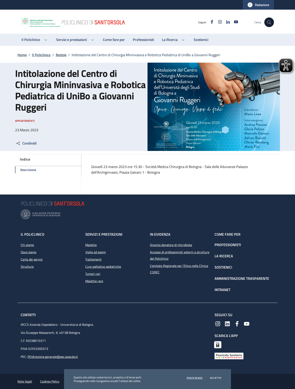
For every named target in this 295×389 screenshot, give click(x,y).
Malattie (91, 244)
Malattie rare (94, 281)
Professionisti (228, 244)
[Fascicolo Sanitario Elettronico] (229, 355)
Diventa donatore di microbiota (171, 244)
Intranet (222, 289)
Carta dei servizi (32, 259)
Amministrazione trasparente (242, 278)
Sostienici (223, 267)
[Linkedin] (227, 323)
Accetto (215, 378)
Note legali (24, 381)
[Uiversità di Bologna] (147, 214)
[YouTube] (246, 323)
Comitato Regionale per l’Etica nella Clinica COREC (179, 269)
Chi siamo (27, 244)
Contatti (29, 315)
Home (22, 55)
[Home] (109, 22)
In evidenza (160, 234)
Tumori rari (92, 273)
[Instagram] (218, 323)
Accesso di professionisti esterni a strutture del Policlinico (179, 255)
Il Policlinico (41, 55)
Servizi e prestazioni (103, 234)
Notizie (61, 55)
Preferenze (195, 378)
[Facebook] (237, 323)
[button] (258, 5)
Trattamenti (93, 259)
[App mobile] (218, 344)
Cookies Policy (49, 381)
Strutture (27, 266)
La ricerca (224, 256)
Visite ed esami (95, 252)
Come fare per (227, 234)
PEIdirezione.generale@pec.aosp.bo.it (52, 356)
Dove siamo (28, 252)
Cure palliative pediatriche (103, 266)
